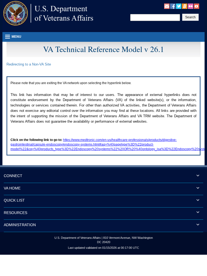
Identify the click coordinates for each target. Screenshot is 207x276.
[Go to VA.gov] (48, 13)
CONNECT (13, 176)
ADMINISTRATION (20, 225)
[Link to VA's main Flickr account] (191, 6)
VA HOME (12, 188)
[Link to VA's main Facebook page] (173, 6)
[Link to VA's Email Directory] (167, 6)
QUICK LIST (14, 200)
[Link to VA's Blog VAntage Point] (185, 6)
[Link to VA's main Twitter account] (179, 6)
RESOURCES (15, 213)
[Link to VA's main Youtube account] (196, 6)
